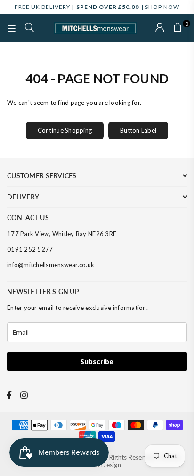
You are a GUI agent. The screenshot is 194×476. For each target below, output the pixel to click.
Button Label (138, 130)
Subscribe (97, 361)
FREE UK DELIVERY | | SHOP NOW (97, 6)
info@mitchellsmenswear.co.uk (50, 265)
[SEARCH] (30, 28)
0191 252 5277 (30, 249)
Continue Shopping (65, 130)
